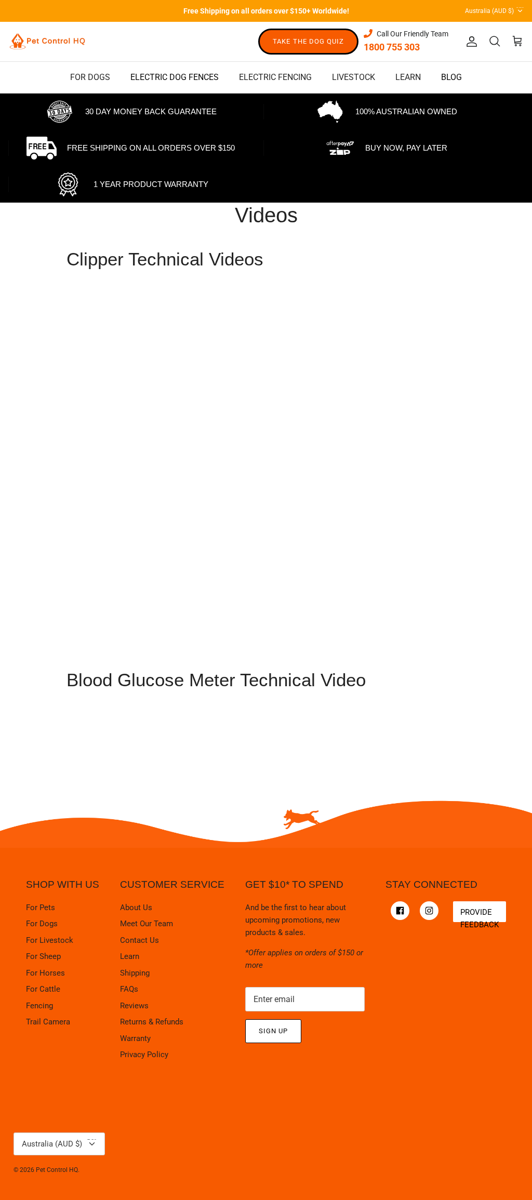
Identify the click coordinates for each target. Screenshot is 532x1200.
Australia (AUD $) (494, 9)
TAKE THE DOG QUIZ (308, 41)
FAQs (129, 989)
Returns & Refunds (151, 1021)
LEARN (408, 77)
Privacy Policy (144, 1054)
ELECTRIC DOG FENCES (174, 77)
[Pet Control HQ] (47, 41)
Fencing (39, 1005)
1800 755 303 (392, 47)
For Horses (45, 973)
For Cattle (43, 989)
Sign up (273, 1031)
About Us (136, 907)
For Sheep (43, 956)
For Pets (40, 907)
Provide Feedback (479, 915)
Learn (129, 956)
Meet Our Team (146, 923)
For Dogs (42, 923)
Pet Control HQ (57, 1170)
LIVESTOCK (353, 77)
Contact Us (139, 940)
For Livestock (49, 940)
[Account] (469, 41)
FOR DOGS (90, 77)
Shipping (135, 973)
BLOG (451, 77)
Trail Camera (48, 1021)
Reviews (134, 1005)
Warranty (135, 1038)
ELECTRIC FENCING (275, 77)
